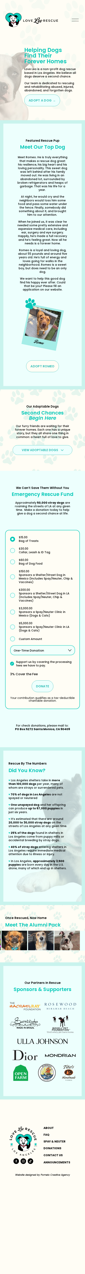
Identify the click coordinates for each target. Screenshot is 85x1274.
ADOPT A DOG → (42, 100)
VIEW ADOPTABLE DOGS (40, 450)
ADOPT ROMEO (42, 366)
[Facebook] (16, 1161)
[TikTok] (30, 1161)
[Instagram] (23, 1161)
